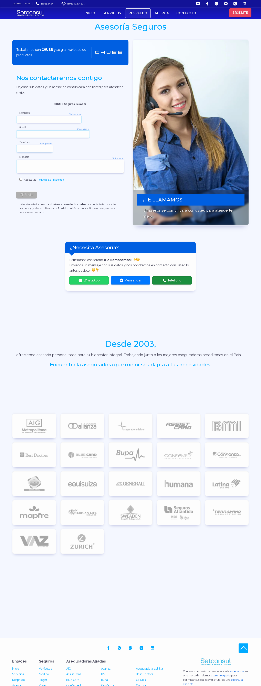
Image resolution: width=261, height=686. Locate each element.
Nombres (24, 112)
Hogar (43, 680)
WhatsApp (91, 280)
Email (22, 127)
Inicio (15, 668)
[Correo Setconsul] (198, 3)
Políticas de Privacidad (51, 179)
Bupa (104, 680)
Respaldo (18, 680)
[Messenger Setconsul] (225, 3)
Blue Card (72, 680)
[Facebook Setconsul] (207, 3)
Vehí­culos (45, 668)
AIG (68, 668)
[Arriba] (243, 648)
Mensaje (24, 157)
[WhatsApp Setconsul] (216, 3)
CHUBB (141, 680)
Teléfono (24, 142)
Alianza (106, 668)
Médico (44, 674)
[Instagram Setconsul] (235, 3)
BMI (103, 674)
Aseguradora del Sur (149, 668)
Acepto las (43, 179)
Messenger (133, 280)
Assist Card (73, 674)
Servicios (18, 674)
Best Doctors (144, 674)
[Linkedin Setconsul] (244, 3)
